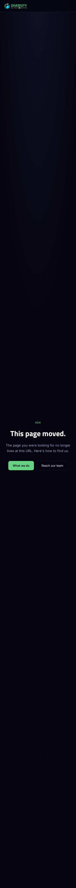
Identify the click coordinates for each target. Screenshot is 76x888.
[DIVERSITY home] (38, 6)
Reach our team (52, 465)
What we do (21, 465)
